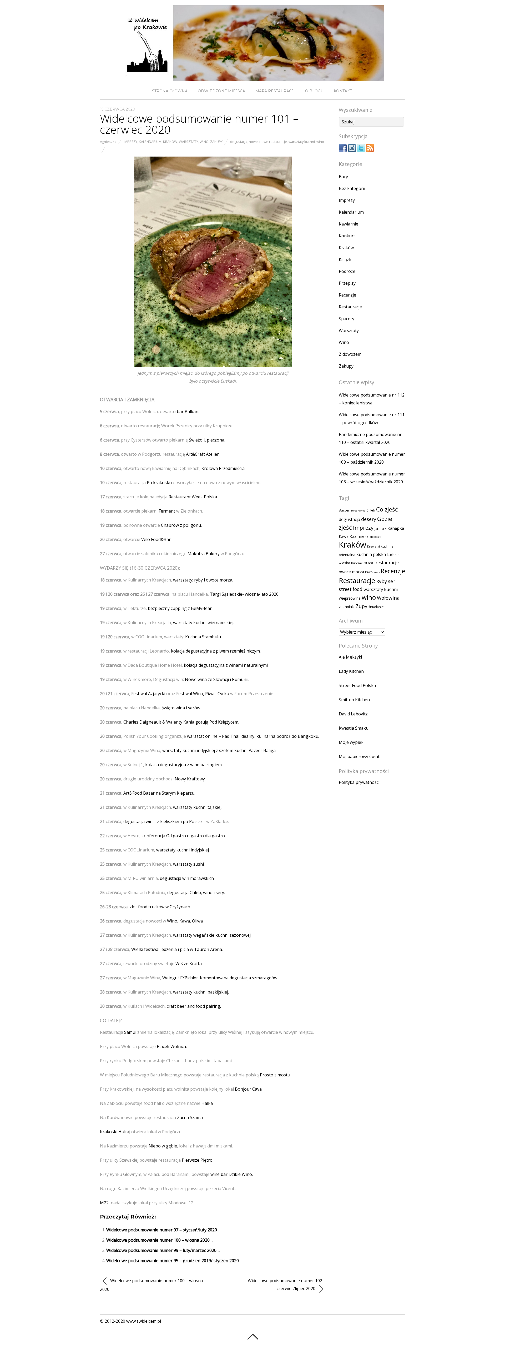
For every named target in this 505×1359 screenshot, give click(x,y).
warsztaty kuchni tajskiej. (197, 807)
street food (350, 589)
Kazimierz (359, 536)
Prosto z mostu (275, 1075)
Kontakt (343, 91)
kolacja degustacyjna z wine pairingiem (183, 765)
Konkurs (347, 236)
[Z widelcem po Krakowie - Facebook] (343, 150)
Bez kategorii (352, 188)
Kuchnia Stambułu (203, 637)
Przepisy (347, 283)
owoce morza (351, 572)
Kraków (170, 141)
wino (320, 141)
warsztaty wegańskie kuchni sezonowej (212, 935)
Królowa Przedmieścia (223, 468)
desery (368, 519)
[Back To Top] (252, 1336)
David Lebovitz (353, 714)
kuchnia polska (371, 554)
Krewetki (373, 546)
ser (391, 581)
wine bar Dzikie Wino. (231, 1174)
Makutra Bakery (204, 553)
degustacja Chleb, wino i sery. (196, 892)
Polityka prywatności (359, 782)
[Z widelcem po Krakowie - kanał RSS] (370, 150)
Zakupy (216, 141)
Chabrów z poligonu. (181, 525)
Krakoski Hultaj (115, 1132)
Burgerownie (358, 510)
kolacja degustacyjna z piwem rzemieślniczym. (216, 651)
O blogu (314, 91)
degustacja (238, 141)
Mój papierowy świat (359, 756)
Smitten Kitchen (354, 700)
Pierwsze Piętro (197, 1160)
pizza (377, 572)
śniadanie (376, 607)
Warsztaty (188, 141)
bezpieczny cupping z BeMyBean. (180, 608)
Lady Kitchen (351, 671)
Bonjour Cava (248, 1089)
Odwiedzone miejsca (221, 91)
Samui (130, 1032)
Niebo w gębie (163, 1146)
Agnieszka (108, 141)
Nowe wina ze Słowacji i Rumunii (216, 679)
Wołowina (388, 597)
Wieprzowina (350, 598)
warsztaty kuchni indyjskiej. (183, 850)
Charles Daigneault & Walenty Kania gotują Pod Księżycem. (181, 722)
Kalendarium (150, 141)
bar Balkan (187, 411)
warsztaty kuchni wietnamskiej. (203, 622)
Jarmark (380, 528)
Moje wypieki (352, 742)
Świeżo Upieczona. (207, 440)
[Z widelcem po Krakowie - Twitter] (361, 150)
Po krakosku (159, 482)
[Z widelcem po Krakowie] (252, 76)
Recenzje (347, 295)
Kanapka (395, 528)
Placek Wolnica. (172, 1046)
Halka (207, 1103)
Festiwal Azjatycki (148, 693)
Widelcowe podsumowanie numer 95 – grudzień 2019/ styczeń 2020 (172, 1260)
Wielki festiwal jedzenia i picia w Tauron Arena (176, 949)
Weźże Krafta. (189, 963)
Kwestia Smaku (353, 728)
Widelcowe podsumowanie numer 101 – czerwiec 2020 (199, 124)
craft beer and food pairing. (194, 1006)
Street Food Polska (357, 685)
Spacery (346, 319)
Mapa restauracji (275, 91)
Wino (204, 141)
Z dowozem (350, 354)
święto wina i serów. (181, 708)
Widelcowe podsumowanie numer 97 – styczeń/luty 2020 (161, 1230)
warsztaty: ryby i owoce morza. (203, 580)
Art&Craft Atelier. (203, 454)
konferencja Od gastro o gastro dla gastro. (184, 836)
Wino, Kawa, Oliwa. (185, 921)
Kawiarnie (348, 224)
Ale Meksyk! (350, 657)
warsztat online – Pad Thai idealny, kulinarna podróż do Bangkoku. (253, 736)
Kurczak (356, 563)
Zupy (361, 606)
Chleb (370, 510)
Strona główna (170, 91)
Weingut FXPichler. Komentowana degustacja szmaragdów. (220, 978)
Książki (345, 259)
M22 (104, 1203)
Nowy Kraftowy (190, 779)
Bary (343, 176)
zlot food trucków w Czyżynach (160, 907)
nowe (253, 141)
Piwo (369, 572)
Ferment (167, 511)
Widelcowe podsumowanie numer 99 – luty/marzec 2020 (161, 1250)
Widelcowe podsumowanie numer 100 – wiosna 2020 (158, 1240)
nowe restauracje (273, 141)
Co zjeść (387, 509)
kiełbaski (375, 537)
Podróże (347, 271)
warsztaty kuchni (302, 141)
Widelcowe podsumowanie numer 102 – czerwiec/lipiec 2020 (287, 1284)
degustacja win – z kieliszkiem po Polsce (162, 821)
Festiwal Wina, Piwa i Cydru (202, 693)
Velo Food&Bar (156, 539)
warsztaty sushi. (189, 864)
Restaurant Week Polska (193, 497)
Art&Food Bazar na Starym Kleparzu (158, 793)
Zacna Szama (190, 1117)
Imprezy (130, 141)
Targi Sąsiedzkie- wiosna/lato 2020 (244, 594)
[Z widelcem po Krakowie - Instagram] (352, 150)
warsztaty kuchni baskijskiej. (201, 992)
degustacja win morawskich (187, 878)
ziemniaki (347, 606)
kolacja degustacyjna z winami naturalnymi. (226, 665)
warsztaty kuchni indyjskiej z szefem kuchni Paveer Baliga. (219, 750)
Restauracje (350, 307)
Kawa (344, 536)
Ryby (381, 581)
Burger (344, 510)
